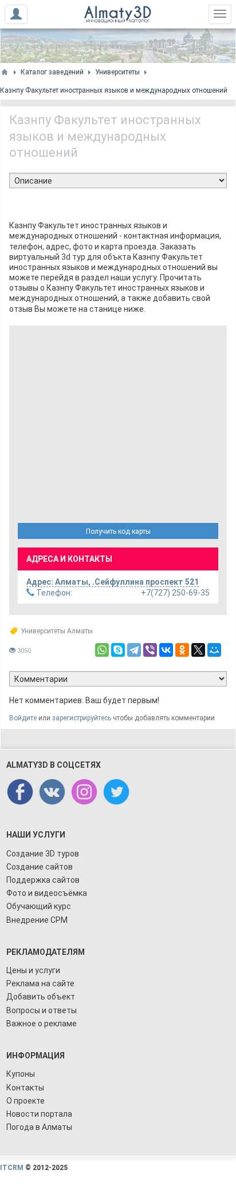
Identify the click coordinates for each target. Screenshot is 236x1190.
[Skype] (118, 650)
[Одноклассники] (182, 650)
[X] (198, 650)
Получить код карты (118, 531)
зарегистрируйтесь (81, 718)
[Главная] (4, 72)
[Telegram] (134, 650)
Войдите (23, 718)
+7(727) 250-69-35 (122, 592)
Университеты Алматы (57, 631)
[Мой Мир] (214, 650)
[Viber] (150, 650)
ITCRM (11, 1168)
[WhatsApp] (102, 650)
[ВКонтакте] (166, 650)
